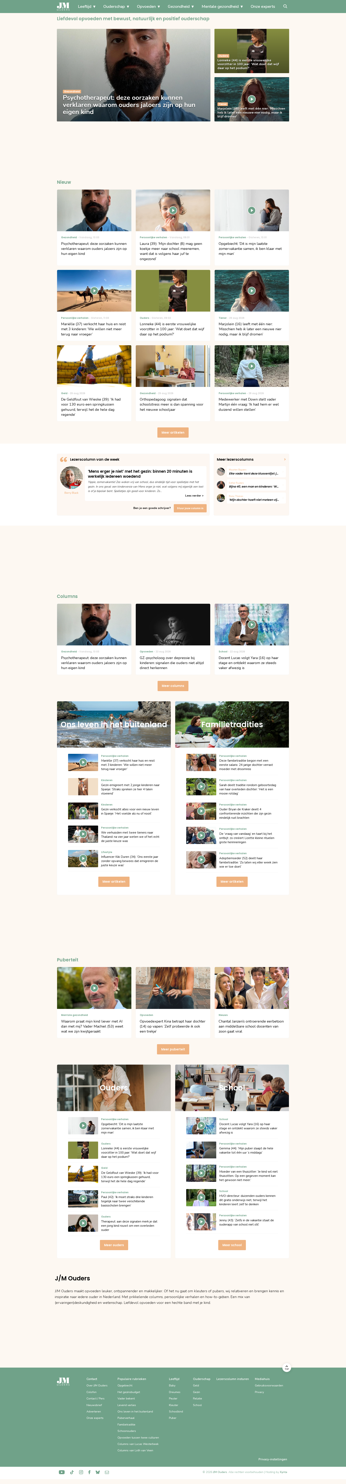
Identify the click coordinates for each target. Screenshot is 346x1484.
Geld (196, 1385)
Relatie (197, 1398)
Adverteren (93, 1411)
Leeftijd (84, 6)
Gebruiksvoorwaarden (269, 1385)
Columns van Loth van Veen (135, 1450)
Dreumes (174, 1392)
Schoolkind (176, 1411)
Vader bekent (126, 1398)
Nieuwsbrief (94, 1405)
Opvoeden (146, 6)
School (197, 1405)
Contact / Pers (95, 1398)
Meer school (232, 1245)
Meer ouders (114, 1245)
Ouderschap (114, 6)
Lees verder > (194, 496)
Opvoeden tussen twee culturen (138, 1438)
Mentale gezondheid (220, 6)
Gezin (196, 1392)
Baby (172, 1385)
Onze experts (263, 6)
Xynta (283, 1472)
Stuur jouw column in (190, 508)
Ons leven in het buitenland (135, 1411)
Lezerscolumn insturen (232, 1379)
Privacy (259, 1392)
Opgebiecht (125, 1385)
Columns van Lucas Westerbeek (138, 1444)
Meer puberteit (173, 1049)
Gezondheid (179, 6)
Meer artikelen (173, 432)
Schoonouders (127, 1431)
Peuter (173, 1398)
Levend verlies (127, 1405)
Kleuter (173, 1405)
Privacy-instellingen (272, 1459)
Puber (172, 1418)
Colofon (91, 1392)
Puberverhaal (126, 1418)
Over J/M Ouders (97, 1385)
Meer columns (173, 686)
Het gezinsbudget (129, 1392)
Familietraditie (126, 1424)
